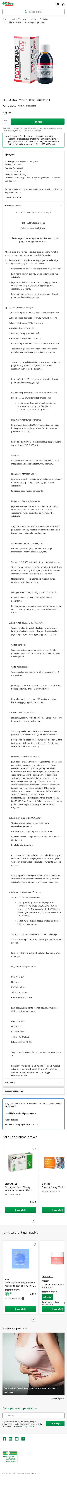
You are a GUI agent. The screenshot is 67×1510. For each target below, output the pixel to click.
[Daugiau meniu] (63, 4)
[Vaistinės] (57, 4)
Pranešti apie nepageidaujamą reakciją (22, 1124)
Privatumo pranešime (26, 1426)
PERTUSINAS (9, 105)
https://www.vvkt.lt (26, 1462)
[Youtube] (17, 1439)
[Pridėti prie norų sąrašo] (5, 122)
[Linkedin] (23, 1439)
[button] (15, 1294)
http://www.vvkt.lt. (19, 1075)
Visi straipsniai (58, 1398)
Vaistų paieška (11, 1119)
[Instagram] (10, 1439)
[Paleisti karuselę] (33, 1221)
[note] (33, 140)
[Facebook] (4, 1439)
